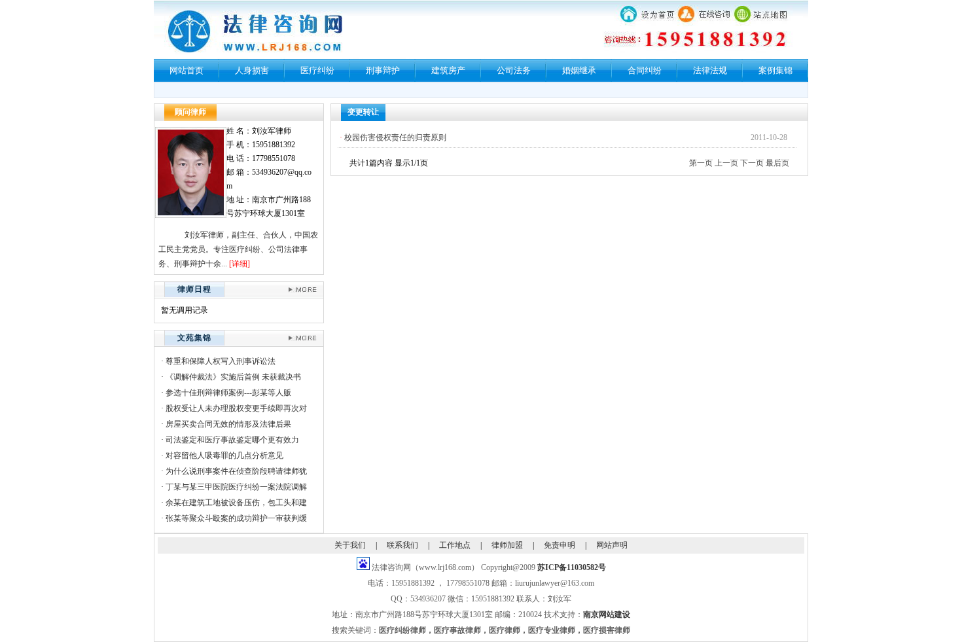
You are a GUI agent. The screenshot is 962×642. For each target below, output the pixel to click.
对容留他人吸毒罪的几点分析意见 (224, 455)
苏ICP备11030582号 (571, 567)
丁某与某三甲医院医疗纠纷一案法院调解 (236, 486)
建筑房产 (448, 70)
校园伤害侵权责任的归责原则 (395, 137)
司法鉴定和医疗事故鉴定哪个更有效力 (232, 439)
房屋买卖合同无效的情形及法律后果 (228, 424)
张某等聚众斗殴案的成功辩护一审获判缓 (236, 518)
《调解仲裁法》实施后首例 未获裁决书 (233, 377)
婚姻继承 (579, 70)
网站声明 (612, 545)
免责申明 (559, 545)
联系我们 (402, 545)
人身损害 (252, 70)
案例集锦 (775, 70)
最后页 (777, 163)
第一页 (701, 163)
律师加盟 (507, 545)
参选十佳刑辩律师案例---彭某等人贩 (228, 392)
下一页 (752, 163)
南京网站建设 (606, 614)
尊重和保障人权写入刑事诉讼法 (221, 361)
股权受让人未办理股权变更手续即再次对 (236, 408)
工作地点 (455, 545)
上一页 (726, 163)
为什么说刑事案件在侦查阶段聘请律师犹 (236, 471)
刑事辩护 (383, 70)
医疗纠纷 (317, 70)
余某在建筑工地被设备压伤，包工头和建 (236, 502)
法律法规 (710, 70)
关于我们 (350, 545)
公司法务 (514, 70)
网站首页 (186, 70)
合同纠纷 (645, 70)
